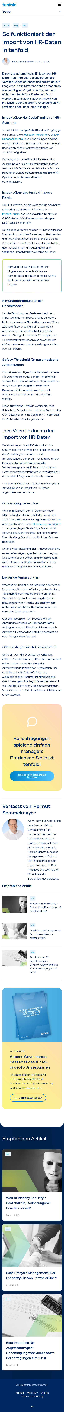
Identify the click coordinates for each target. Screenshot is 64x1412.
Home (6, 25)
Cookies (45, 1392)
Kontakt (20, 1392)
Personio (41, 134)
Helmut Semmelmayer (23, 61)
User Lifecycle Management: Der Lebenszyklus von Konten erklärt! (45, 934)
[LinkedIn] (32, 1406)
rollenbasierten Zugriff (46, 524)
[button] (60, 4)
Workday (28, 134)
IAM (25, 25)
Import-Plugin (11, 213)
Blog (16, 25)
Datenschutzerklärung (32, 1396)
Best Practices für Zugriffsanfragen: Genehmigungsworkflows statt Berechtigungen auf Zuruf (44, 965)
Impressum (32, 1392)
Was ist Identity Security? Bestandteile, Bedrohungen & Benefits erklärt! (46, 907)
